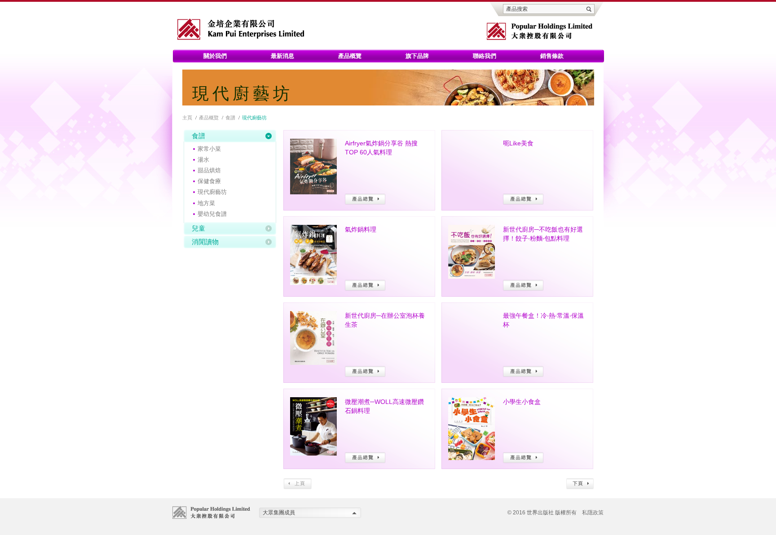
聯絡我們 (484, 56)
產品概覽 (350, 56)
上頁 (297, 483)
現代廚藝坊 (212, 192)
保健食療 (209, 181)
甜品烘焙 (209, 170)
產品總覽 (365, 199)
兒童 (198, 228)
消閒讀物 (205, 242)
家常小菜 (209, 148)
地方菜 (206, 203)
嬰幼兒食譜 (212, 213)
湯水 (203, 159)
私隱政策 (593, 512)
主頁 (187, 117)
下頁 (580, 483)
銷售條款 (552, 56)
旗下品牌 (417, 56)
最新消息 (282, 56)
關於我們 (215, 56)
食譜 (230, 117)
